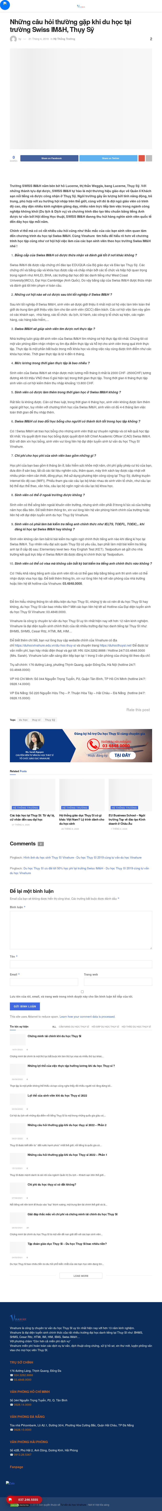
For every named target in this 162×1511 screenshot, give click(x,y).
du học (23, 719)
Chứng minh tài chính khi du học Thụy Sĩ (54, 1036)
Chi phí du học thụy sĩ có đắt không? (52, 1184)
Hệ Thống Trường (64, 39)
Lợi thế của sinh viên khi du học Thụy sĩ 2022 (57, 1095)
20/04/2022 (17, 1109)
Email (15, 974)
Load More (81, 1275)
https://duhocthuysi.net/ (116, 645)
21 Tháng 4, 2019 (39, 39)
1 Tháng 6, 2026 (118, 828)
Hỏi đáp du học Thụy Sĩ (105, 1026)
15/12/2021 (17, 1168)
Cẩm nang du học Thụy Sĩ (74, 1026)
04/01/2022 (17, 1138)
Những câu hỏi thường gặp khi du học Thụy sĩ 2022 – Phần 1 (67, 1155)
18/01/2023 (17, 1049)
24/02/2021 (17, 1257)
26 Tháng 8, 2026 (70, 828)
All (54, 1026)
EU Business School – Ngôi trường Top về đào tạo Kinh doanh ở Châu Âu (127, 819)
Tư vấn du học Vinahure (73, 1504)
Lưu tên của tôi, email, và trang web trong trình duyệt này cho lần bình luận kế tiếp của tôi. (71, 996)
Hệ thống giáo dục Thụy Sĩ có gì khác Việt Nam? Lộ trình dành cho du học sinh (81, 819)
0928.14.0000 (22, 1404)
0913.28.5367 (22, 1454)
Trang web (91, 974)
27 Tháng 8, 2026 (20, 824)
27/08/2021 (17, 1198)
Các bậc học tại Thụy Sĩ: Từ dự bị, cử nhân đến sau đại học (32, 817)
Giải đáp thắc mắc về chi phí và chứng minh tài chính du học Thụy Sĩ (72, 1214)
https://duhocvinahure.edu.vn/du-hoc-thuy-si (45, 645)
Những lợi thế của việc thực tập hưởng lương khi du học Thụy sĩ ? (71, 1066)
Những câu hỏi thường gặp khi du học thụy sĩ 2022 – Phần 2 (67, 1125)
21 (27, 1227)
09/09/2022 (17, 1079)
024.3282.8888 (23, 1375)
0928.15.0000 (22, 1429)
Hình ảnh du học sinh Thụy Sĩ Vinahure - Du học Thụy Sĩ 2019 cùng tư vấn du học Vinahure (82, 857)
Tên (14, 956)
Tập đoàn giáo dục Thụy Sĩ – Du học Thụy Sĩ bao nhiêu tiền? (67, 1244)
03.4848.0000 (22, 1379)
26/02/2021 (17, 1227)
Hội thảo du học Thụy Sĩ (136, 1026)
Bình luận (18, 907)
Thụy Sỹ (50, 719)
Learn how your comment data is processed (87, 1016)
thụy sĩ (36, 719)
